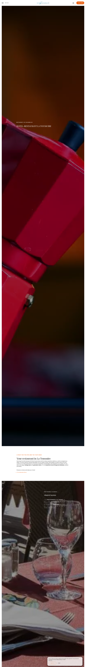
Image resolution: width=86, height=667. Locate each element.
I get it (52, 663)
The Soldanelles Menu (22, 472)
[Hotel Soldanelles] (43, 3)
